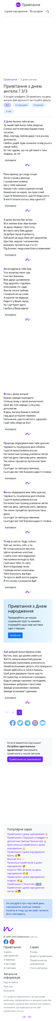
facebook (15, 635)
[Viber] (35, 723)
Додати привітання (41, 956)
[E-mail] (43, 723)
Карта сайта (11, 982)
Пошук (34, 952)
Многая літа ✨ (16, 859)
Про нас (8, 986)
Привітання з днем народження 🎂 (27, 834)
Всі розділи (36, 11)
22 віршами (21, 105)
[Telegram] (28, 723)
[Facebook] (13, 723)
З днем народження (15, 11)
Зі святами (10, 968)
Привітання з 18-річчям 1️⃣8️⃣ (24, 884)
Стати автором (38, 968)
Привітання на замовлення (25, 759)
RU (29, 1016)
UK (24, 1016)
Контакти (9, 990)
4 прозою (38, 105)
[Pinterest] (12, 941)
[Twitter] (20, 723)
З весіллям (10, 963)
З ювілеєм (9, 959)
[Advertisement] (28, 48)
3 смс (8, 111)
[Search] (48, 11)
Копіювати (10, 160)
